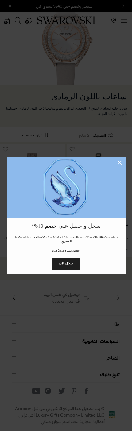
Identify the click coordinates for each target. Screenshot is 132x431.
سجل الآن (66, 263)
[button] (119, 162)
